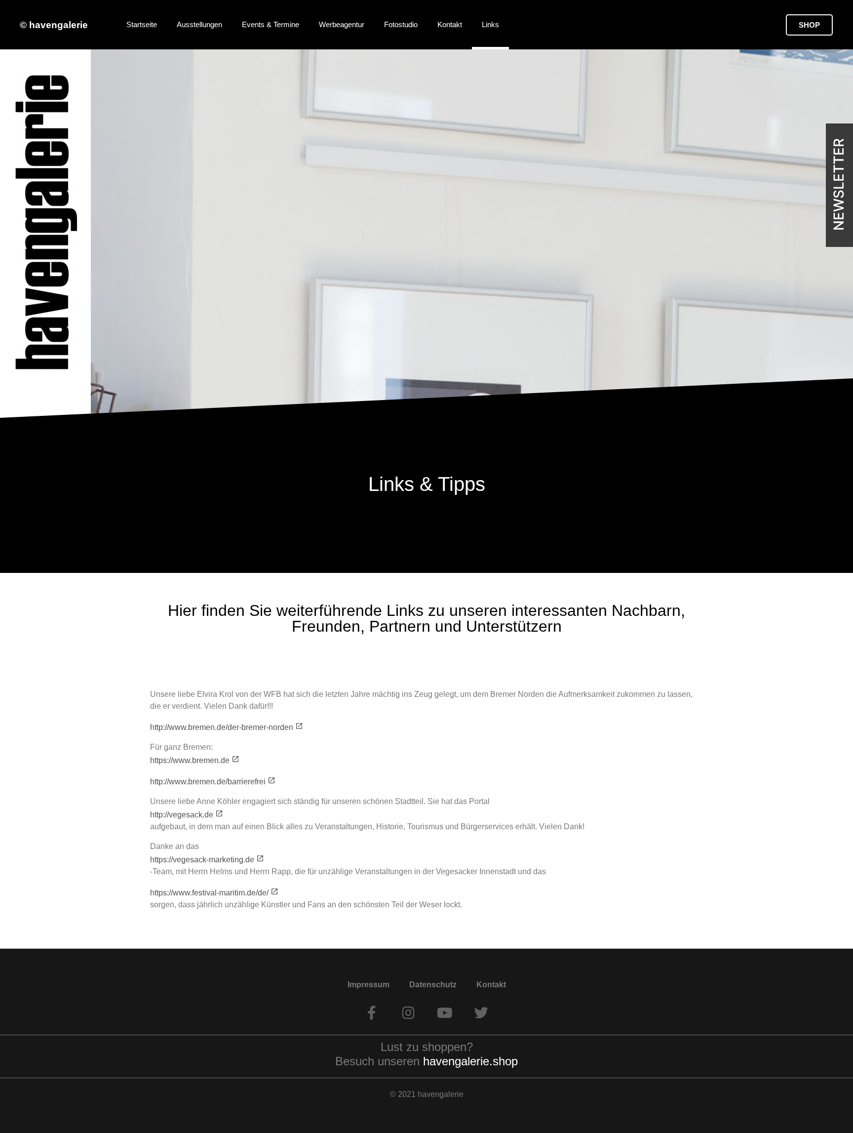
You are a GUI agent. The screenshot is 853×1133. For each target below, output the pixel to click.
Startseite (141, 24)
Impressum (368, 984)
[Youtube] (445, 1013)
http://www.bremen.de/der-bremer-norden (221, 727)
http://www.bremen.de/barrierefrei (208, 781)
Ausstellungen (199, 24)
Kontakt (449, 24)
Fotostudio (401, 24)
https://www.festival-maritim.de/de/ (209, 893)
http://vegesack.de (181, 814)
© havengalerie (54, 25)
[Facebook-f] (372, 1013)
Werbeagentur (341, 24)
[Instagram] (408, 1013)
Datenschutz (433, 984)
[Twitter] (481, 1013)
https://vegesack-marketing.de (202, 859)
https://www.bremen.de (190, 760)
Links (490, 24)
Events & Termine (270, 24)
